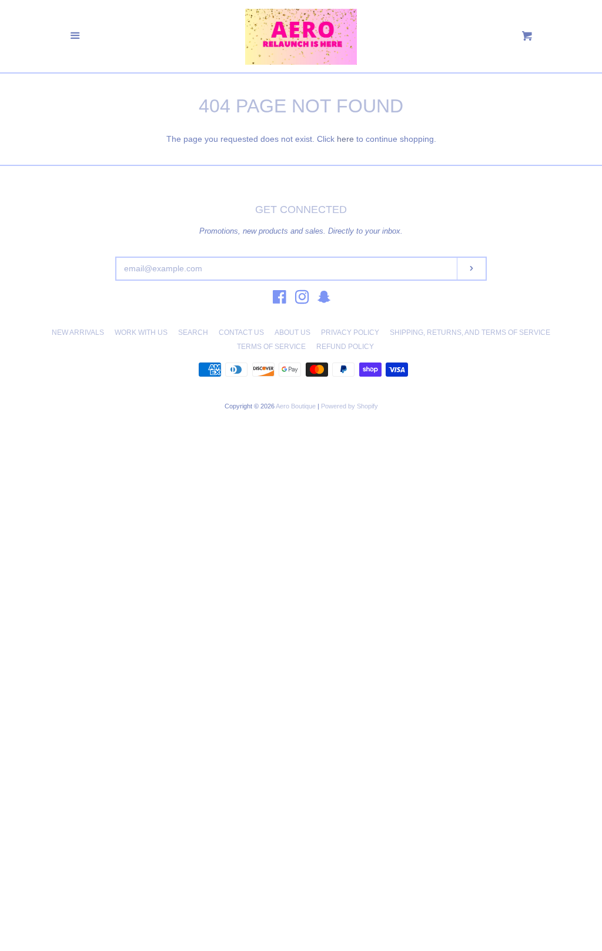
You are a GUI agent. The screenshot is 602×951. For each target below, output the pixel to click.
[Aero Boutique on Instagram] (302, 299)
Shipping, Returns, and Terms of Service (470, 332)
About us (292, 332)
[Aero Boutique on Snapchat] (323, 299)
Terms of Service (271, 347)
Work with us (141, 332)
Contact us (241, 332)
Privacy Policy (350, 332)
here (345, 139)
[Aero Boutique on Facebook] (279, 299)
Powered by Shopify (349, 406)
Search (193, 332)
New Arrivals (78, 332)
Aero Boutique (296, 406)
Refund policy (345, 347)
